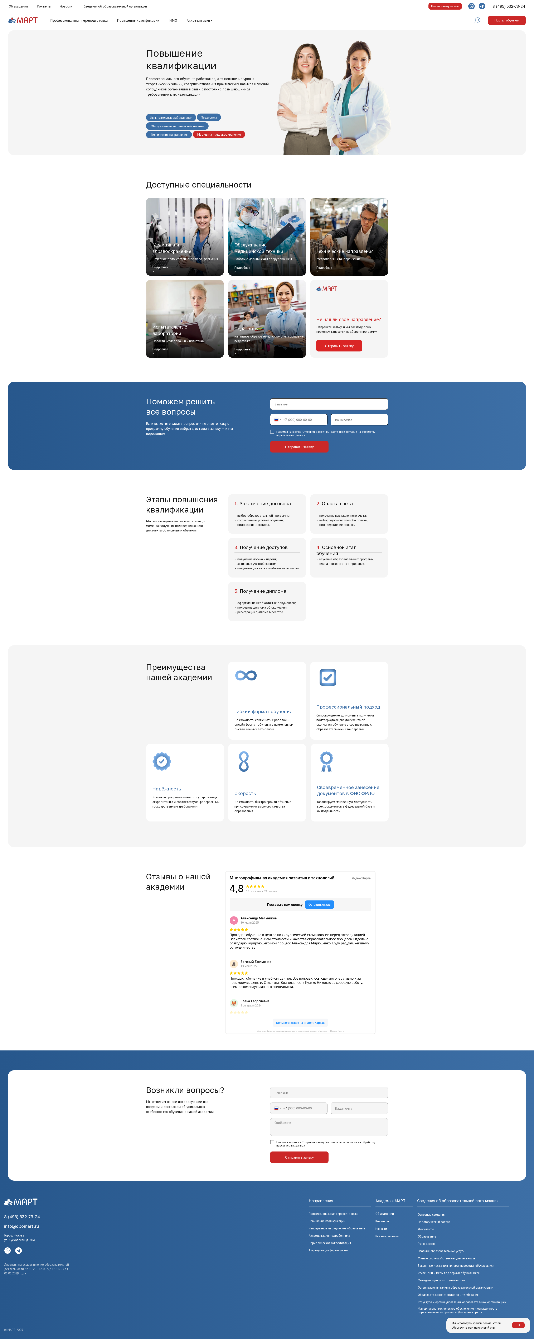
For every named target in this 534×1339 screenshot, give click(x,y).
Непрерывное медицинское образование (337, 1228)
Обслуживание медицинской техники (177, 126)
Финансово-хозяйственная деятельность (447, 1258)
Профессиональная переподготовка (79, 20)
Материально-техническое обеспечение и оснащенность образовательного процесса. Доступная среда (457, 1310)
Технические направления (169, 135)
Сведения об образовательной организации (115, 6)
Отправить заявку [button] (339, 345)
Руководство (427, 1244)
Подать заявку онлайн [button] (445, 6)
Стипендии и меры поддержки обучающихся (449, 1273)
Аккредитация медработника (329, 1236)
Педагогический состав (434, 1222)
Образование (427, 1236)
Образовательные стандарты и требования (448, 1295)
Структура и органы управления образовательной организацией (462, 1302)
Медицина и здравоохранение (219, 134)
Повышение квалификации (138, 20)
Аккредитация (198, 20)
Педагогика (209, 117)
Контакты (44, 6)
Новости (66, 6)
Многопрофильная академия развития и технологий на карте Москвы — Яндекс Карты (300, 1031)
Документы (426, 1229)
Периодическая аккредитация (330, 1243)
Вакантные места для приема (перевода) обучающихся (456, 1266)
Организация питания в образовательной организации (455, 1287)
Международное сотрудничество (441, 1280)
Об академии (18, 6)
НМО (173, 20)
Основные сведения (431, 1214)
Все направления (387, 1236)
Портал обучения (506, 20)
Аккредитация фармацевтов (328, 1250)
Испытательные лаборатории (171, 117)
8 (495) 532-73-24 (508, 6)
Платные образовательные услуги (441, 1251)
